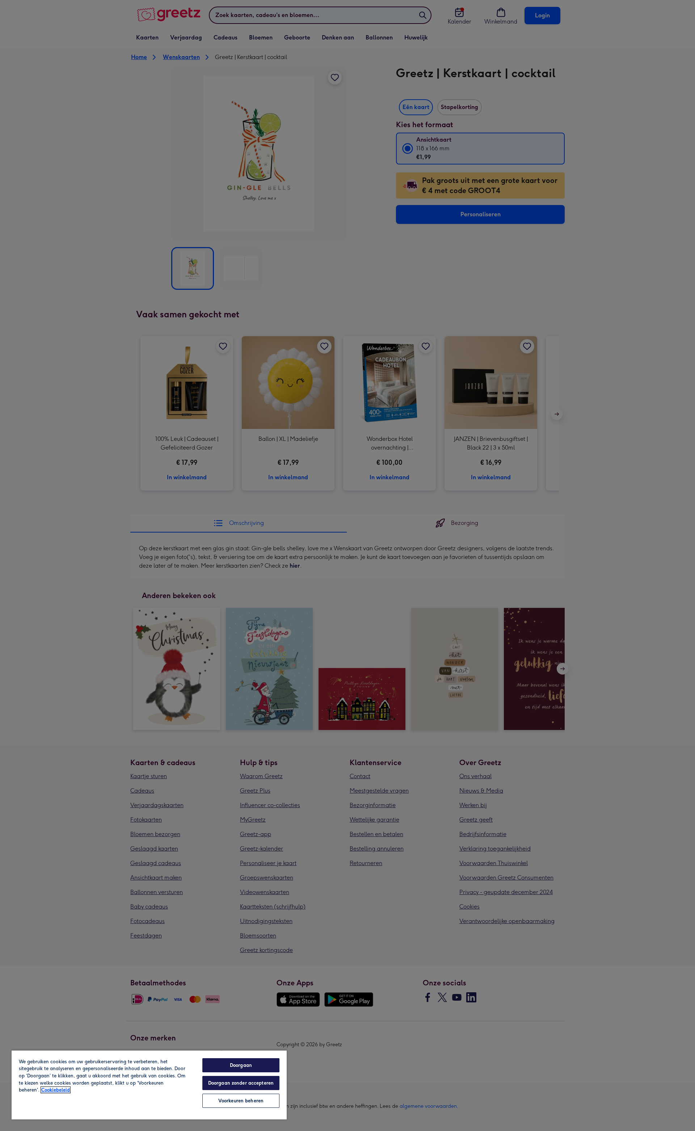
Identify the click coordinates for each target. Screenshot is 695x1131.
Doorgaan (241, 1065)
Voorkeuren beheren (241, 1100)
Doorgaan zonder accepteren (241, 1083)
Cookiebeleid (55, 1090)
